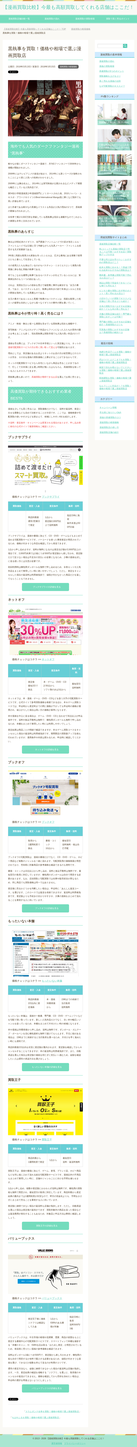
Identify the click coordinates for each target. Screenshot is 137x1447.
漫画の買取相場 (106, 66)
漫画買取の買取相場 (85, 19)
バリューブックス (52, 1298)
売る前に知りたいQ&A (110, 412)
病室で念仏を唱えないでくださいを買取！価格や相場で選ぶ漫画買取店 (115, 370)
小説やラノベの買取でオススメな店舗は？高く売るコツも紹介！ (114, 170)
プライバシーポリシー (75, 1443)
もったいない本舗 (52, 980)
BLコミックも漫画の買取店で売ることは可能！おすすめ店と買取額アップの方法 (114, 196)
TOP (36, 29)
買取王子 (47, 1139)
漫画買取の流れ (52, 19)
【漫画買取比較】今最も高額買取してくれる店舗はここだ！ (68, 7)
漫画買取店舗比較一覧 (19, 19)
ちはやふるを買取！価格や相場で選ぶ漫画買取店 (35, 1417)
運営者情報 (56, 1443)
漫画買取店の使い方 (109, 427)
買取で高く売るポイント (118, 19)
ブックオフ (48, 822)
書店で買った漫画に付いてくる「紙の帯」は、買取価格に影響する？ (114, 221)
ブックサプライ (51, 496)
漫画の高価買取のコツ (110, 417)
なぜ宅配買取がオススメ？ (112, 86)
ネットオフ (48, 659)
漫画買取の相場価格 (68, 67)
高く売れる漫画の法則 (110, 81)
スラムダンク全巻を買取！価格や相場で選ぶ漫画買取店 (52, 1411)
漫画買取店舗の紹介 (109, 432)
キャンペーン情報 (108, 407)
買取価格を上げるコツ (110, 76)
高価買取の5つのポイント (111, 71)
